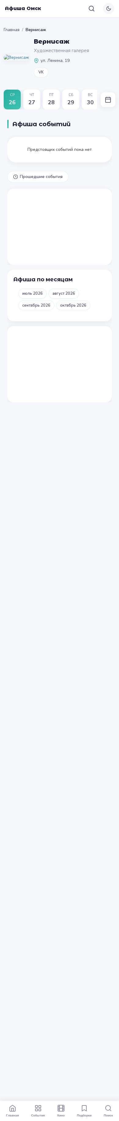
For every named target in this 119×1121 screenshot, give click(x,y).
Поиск (108, 1115)
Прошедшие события (41, 177)
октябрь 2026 (73, 305)
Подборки (84, 1115)
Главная (12, 30)
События (38, 1115)
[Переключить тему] (108, 8)
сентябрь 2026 (36, 305)
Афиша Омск (23, 8)
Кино (61, 1115)
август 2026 (63, 293)
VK (41, 72)
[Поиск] (91, 8)
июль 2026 (32, 293)
